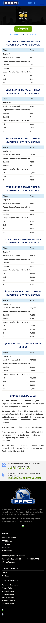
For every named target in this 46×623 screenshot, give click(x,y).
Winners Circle (7, 550)
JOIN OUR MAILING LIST (18, 468)
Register (23, 29)
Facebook (5, 576)
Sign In (31, 3)
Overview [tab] (14, 34)
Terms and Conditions (10, 585)
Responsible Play (8, 591)
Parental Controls (8, 601)
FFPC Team (6, 544)
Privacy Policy (7, 588)
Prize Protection (8, 594)
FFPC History (7, 541)
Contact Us (6, 547)
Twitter (4, 573)
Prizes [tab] (24, 34)
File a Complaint (8, 604)
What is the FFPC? (9, 538)
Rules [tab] (33, 34)
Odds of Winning (8, 597)
